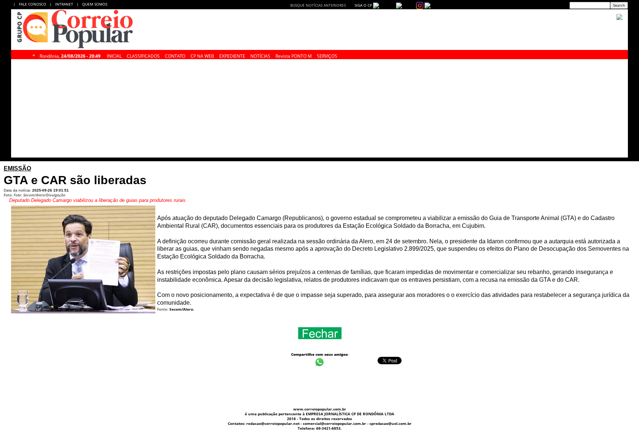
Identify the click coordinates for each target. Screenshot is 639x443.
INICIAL (114, 55)
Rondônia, (70, 55)
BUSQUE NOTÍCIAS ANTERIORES (318, 5)
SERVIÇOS (327, 55)
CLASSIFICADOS (143, 55)
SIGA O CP (363, 5)
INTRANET (66, 4)
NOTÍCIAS (260, 55)
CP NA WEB (202, 55)
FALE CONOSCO (33, 4)
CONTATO (175, 55)
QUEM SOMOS (94, 4)
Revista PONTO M (293, 55)
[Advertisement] (242, 110)
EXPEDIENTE (232, 55)
